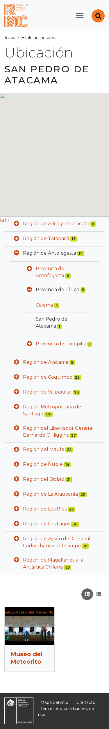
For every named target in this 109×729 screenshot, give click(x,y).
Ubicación (71, 37)
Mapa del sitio (54, 702)
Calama (44, 305)
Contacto (85, 702)
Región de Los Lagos (46, 524)
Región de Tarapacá (46, 238)
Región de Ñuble (43, 464)
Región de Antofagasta (49, 253)
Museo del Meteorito (26, 658)
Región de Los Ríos (45, 509)
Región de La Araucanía (50, 494)
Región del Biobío (43, 479)
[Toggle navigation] (80, 15)
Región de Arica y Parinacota (56, 223)
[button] (16, 224)
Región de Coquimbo (47, 377)
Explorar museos (38, 37)
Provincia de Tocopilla (61, 344)
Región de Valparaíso (47, 392)
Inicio (10, 37)
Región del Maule (43, 449)
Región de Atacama (45, 362)
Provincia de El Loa (57, 289)
